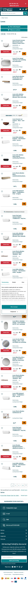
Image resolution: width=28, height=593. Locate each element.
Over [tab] (23, 282)
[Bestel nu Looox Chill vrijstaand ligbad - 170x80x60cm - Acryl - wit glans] (24, 203)
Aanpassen (13, 311)
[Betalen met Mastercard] (18, 578)
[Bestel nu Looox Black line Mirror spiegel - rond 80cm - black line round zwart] (24, 370)
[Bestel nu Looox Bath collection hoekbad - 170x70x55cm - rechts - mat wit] (24, 150)
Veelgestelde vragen (11, 508)
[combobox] (12, 13)
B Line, (2, 495)
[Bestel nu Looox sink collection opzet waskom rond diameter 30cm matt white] (24, 107)
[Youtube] (15, 567)
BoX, (5, 495)
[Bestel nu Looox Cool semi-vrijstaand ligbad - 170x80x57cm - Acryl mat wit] (24, 228)
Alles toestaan (14, 306)
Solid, (17, 495)
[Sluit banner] (25, 3)
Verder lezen (24, 490)
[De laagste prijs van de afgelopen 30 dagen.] (20, 51)
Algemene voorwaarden (18, 572)
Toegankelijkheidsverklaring (18, 574)
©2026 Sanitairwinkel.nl (8, 572)
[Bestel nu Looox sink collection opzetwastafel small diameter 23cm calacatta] (24, 246)
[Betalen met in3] (16, 582)
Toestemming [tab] (5, 282)
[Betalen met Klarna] (12, 582)
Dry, (15, 495)
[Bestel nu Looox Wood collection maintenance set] (24, 422)
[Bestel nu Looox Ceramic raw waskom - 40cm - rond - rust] (24, 132)
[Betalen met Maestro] (15, 578)
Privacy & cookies (7, 574)
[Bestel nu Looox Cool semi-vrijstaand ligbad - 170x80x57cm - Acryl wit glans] (24, 440)
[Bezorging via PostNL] (2, 578)
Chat (7, 519)
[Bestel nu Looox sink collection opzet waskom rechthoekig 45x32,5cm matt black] (24, 168)
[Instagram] (19, 567)
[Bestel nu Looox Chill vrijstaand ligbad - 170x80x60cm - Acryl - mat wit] (24, 406)
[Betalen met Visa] (12, 578)
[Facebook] (12, 567)
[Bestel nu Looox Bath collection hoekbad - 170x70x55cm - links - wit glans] (24, 476)
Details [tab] (14, 282)
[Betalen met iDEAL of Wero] (7, 578)
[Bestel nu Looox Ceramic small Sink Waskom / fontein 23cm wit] (24, 316)
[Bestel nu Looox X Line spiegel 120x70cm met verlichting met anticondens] (24, 71)
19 (22, 485)
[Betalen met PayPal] (25, 578)
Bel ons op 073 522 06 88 (12, 525)
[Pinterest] (17, 567)
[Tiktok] (22, 567)
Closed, (9, 495)
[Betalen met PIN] (22, 578)
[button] (2, 41)
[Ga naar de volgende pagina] (26, 485)
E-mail (8, 514)
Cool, (12, 495)
